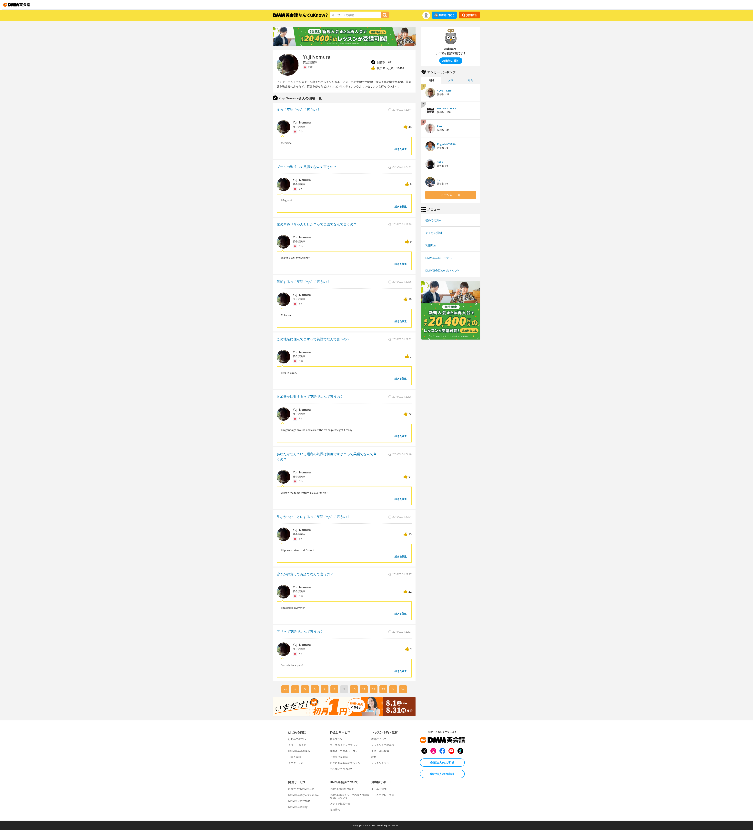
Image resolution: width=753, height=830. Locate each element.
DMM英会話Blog (297, 807)
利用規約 (430, 245)
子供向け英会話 (339, 757)
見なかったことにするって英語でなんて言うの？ (313, 516)
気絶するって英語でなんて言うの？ (303, 281)
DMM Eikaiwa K (446, 108)
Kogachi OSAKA (446, 144)
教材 (373, 757)
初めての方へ (433, 220)
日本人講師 (294, 757)
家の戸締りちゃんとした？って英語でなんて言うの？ (317, 224)
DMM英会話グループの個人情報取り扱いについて (349, 796)
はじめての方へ (297, 739)
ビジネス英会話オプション (345, 763)
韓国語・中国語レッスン (344, 751)
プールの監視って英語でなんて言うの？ (307, 166)
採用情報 (335, 809)
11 (363, 689)
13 (383, 689)
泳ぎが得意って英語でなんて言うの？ (305, 574)
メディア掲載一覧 (340, 803)
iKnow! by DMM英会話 (301, 789)
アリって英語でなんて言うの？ (300, 631)
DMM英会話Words (299, 801)
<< (285, 689)
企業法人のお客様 (442, 762)
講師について (379, 739)
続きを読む (401, 149)
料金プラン (336, 739)
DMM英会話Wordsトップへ (442, 270)
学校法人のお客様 (442, 774)
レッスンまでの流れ (382, 745)
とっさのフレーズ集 (382, 795)
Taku (440, 162)
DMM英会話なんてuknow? (303, 795)
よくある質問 (433, 233)
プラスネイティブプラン (344, 745)
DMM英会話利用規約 (342, 789)
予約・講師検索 (380, 751)
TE (438, 180)
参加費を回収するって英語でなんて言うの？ (310, 396)
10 (354, 689)
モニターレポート (298, 763)
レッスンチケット (381, 763)
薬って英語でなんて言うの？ (298, 109)
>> (403, 689)
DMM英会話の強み (299, 751)
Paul (440, 126)
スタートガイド (297, 745)
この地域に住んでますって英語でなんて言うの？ (313, 339)
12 (373, 689)
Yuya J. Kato (444, 90)
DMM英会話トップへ (438, 258)
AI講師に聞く (446, 15)
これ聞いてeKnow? (341, 769)
